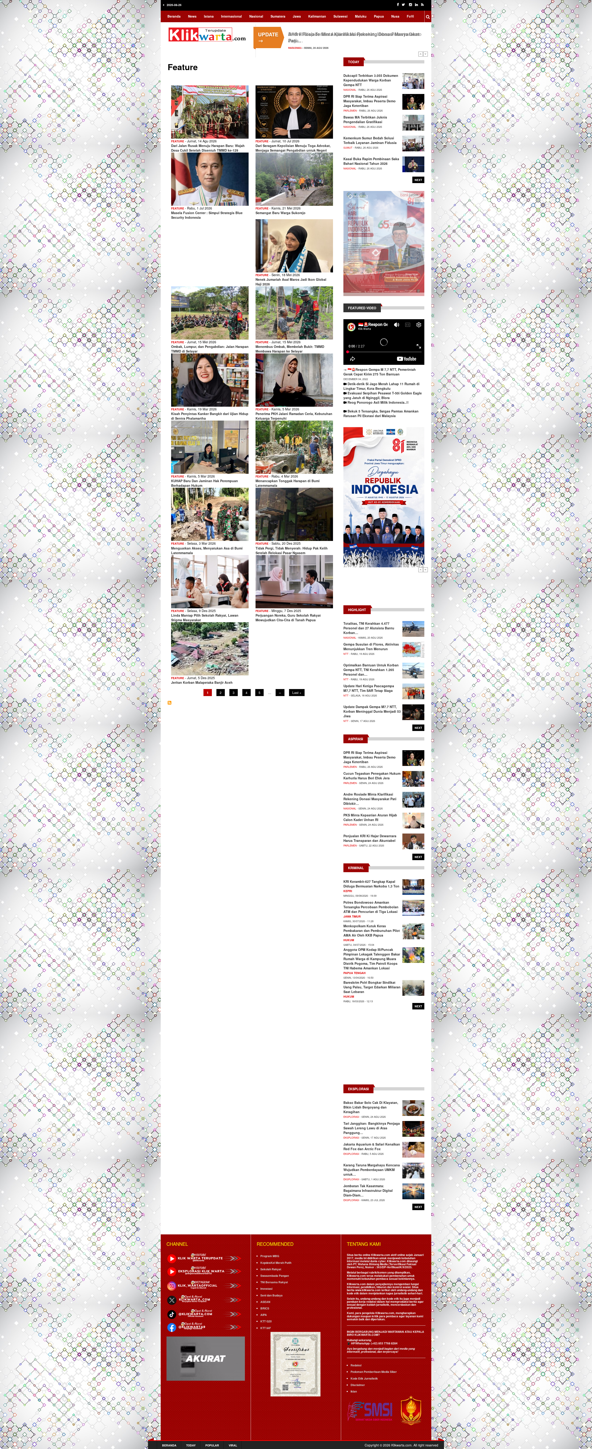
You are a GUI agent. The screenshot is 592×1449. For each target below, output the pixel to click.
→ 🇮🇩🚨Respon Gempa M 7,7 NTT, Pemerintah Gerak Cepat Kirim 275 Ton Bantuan (379, 371)
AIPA (263, 1315)
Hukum (348, 940)
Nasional (256, 16)
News (192, 16)
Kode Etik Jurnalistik (364, 1378)
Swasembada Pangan (274, 1276)
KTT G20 (266, 1321)
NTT (345, 654)
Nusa (395, 16)
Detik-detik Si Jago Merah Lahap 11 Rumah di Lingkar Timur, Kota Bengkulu (381, 386)
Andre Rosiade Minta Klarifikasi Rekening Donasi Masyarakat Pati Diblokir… (369, 799)
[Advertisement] (383, 588)
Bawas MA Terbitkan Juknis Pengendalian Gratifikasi (344, 34)
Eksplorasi (351, 1116)
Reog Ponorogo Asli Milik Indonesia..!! (378, 402)
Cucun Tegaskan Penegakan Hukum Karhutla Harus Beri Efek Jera (372, 775)
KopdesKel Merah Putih (275, 1263)
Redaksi (356, 1365)
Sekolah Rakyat (270, 1269)
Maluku (361, 16)
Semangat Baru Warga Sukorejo (280, 212)
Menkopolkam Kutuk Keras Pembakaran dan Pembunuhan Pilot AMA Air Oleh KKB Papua (371, 930)
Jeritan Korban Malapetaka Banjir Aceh (202, 682)
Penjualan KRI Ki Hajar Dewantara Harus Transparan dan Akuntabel (369, 838)
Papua (379, 16)
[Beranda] (208, 33)
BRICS (264, 1308)
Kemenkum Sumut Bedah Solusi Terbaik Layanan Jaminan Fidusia (370, 140)
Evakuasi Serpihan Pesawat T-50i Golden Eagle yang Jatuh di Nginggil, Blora (382, 395)
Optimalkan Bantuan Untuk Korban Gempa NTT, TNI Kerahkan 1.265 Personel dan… (371, 670)
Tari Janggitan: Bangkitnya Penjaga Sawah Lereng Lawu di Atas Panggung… (371, 1128)
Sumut (347, 147)
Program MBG (269, 1256)
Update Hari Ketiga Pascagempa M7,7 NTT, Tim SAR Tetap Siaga (368, 688)
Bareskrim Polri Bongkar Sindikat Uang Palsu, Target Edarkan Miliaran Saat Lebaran (372, 987)
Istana (209, 16)
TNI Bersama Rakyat (274, 1282)
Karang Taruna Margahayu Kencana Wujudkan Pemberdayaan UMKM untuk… (371, 1170)
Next (425, 54)
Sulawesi (340, 16)
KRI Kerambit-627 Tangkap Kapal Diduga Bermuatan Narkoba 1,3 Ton (371, 883)
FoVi (410, 16)
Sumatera (278, 16)
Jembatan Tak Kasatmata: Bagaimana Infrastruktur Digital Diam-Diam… (368, 1190)
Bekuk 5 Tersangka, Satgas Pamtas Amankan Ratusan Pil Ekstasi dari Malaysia (381, 413)
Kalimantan (317, 16)
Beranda (174, 16)
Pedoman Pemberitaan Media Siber (374, 1372)
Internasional (231, 16)
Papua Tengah (354, 973)
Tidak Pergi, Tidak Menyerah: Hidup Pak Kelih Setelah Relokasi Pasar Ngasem (292, 550)
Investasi (266, 1289)
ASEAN (265, 1302)
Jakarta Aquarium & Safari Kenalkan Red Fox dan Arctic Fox (371, 1146)
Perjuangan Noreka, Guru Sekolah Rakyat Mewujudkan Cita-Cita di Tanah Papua (288, 617)
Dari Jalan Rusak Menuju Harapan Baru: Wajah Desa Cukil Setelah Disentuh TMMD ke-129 (208, 148)
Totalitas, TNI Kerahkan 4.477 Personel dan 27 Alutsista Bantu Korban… (368, 628)
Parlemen (350, 110)
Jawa (297, 16)
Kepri (347, 891)
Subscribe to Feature (169, 703)
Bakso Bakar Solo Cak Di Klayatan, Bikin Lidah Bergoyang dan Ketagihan (370, 1107)
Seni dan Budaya (271, 1295)
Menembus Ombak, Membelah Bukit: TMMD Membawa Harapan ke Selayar (290, 348)
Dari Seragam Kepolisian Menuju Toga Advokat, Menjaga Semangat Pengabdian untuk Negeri (293, 148)
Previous (420, 54)
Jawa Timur (352, 916)
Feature (177, 141)
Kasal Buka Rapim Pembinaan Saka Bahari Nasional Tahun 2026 (371, 161)
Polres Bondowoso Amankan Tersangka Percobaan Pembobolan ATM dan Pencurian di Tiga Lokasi (370, 907)
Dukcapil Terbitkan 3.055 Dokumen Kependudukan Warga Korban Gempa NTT (370, 80)
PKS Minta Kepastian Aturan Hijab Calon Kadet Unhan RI (370, 817)
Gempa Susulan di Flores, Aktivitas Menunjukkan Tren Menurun (371, 646)
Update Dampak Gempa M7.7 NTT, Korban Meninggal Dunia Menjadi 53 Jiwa (372, 711)
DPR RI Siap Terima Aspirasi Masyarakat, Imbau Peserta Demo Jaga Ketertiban (369, 101)
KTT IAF (265, 1328)
